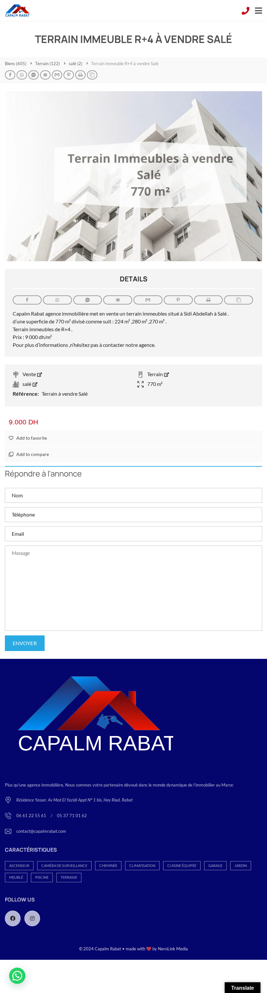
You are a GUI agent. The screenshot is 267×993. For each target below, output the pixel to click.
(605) (15, 63)
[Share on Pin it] (68, 74)
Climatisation (142, 865)
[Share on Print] (80, 74)
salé (27, 384)
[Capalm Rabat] (15, 10)
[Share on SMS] (33, 74)
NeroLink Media (173, 948)
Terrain (155, 374)
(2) (75, 63)
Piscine (42, 877)
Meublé (16, 877)
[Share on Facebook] (10, 74)
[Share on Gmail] (57, 74)
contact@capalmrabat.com (41, 831)
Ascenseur (19, 865)
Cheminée (108, 865)
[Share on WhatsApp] (22, 74)
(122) (47, 63)
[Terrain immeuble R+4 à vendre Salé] (133, 175)
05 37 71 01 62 (72, 815)
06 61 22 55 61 (31, 815)
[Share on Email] (45, 74)
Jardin (240, 865)
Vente (29, 374)
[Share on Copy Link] (92, 74)
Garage (215, 865)
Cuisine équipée (181, 865)
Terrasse (69, 877)
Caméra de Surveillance (64, 865)
